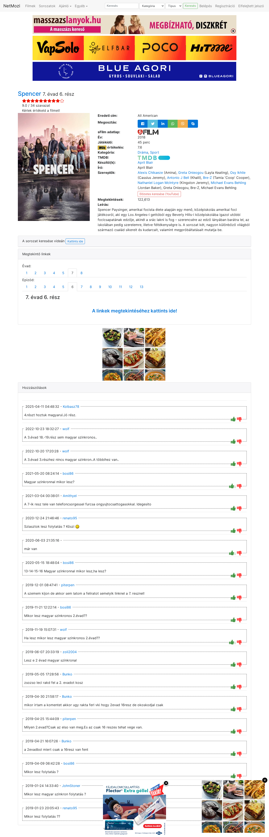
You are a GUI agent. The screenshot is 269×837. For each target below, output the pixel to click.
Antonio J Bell (178, 177)
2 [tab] (35, 273)
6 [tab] (72, 287)
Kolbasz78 (71, 406)
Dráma (143, 152)
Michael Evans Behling (228, 183)
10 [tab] (110, 287)
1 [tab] (26, 273)
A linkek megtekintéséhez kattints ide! (134, 311)
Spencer (30, 93)
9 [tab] (100, 287)
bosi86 (68, 473)
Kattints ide (75, 241)
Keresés (190, 5)
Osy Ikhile (237, 172)
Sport (154, 152)
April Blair (145, 162)
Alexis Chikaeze (150, 172)
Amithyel (70, 496)
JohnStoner (71, 786)
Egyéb (80, 6)
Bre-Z (207, 177)
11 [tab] (120, 287)
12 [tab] (131, 287)
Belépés (205, 6)
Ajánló (64, 6)
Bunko (67, 674)
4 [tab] (54, 273)
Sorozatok (47, 6)
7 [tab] (72, 273)
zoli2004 (70, 652)
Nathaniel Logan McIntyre (158, 183)
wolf (65, 429)
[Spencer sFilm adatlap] (148, 132)
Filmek (30, 6)
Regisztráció (225, 6)
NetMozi (11, 5)
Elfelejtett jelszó (251, 6)
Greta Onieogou (190, 172)
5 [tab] (63, 273)
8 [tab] (81, 273)
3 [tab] (45, 273)
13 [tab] (141, 287)
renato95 (70, 518)
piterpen (67, 585)
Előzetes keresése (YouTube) (159, 194)
